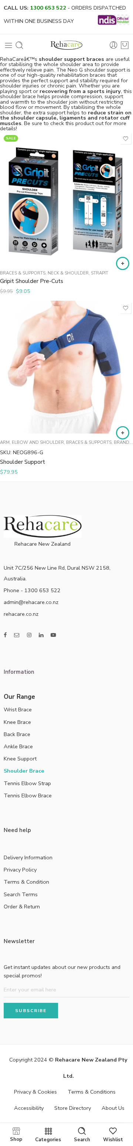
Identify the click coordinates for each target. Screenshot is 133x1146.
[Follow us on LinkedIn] (41, 635)
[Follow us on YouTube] (53, 635)
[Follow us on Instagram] (29, 635)
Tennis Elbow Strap (27, 783)
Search (82, 1139)
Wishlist (113, 1139)
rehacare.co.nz (21, 614)
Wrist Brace (18, 709)
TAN (20, 242)
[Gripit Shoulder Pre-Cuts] (66, 197)
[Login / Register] (113, 45)
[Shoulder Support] (66, 367)
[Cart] (124, 45)
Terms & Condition (26, 882)
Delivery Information (28, 857)
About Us (113, 1108)
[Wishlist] (125, 138)
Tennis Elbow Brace (28, 795)
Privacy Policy (20, 869)
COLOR (9, 232)
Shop (16, 1139)
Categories (48, 1139)
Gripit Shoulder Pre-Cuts (31, 281)
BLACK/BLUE (20, 253)
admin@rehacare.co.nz (31, 602)
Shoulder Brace (24, 770)
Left (20, 412)
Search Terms (21, 894)
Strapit (99, 273)
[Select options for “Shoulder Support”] (122, 432)
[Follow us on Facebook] (5, 635)
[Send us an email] (17, 635)
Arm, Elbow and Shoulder (32, 442)
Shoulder (11, 402)
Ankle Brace (18, 746)
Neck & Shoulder (68, 273)
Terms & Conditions (92, 1091)
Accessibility (29, 1108)
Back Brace (17, 734)
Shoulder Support (22, 462)
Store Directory (72, 1108)
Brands (123, 442)
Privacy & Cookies (35, 1091)
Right (20, 423)
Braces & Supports (22, 273)
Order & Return (22, 906)
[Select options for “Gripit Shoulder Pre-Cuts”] (122, 263)
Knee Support (20, 758)
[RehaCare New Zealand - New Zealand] (66, 45)
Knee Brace (17, 722)
